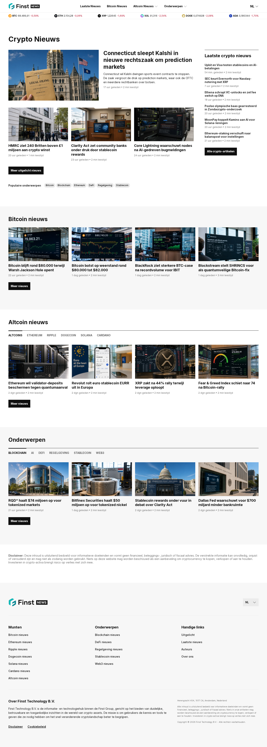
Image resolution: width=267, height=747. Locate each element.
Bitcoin (50, 185)
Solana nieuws (18, 663)
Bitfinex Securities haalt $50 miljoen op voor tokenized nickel (99, 502)
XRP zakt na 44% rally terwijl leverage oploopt (159, 385)
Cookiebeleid (37, 726)
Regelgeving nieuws (109, 649)
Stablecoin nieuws (107, 656)
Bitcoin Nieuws (117, 6)
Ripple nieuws (18, 649)
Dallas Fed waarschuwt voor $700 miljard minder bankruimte (227, 502)
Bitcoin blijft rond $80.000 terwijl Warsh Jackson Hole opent (36, 267)
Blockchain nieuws (107, 634)
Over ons (187, 656)
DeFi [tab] (42, 452)
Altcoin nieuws (18, 678)
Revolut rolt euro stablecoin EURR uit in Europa (100, 385)
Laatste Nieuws (90, 6)
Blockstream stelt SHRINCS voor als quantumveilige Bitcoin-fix (226, 267)
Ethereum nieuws (20, 642)
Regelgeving (105, 185)
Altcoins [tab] (15, 335)
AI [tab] (32, 452)
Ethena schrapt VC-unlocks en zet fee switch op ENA (230, 94)
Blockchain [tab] (17, 452)
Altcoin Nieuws (143, 6)
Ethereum (79, 185)
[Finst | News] (24, 6)
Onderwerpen (173, 6)
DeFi (91, 185)
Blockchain (64, 185)
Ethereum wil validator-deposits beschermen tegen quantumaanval (38, 385)
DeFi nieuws (103, 642)
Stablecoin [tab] (82, 452)
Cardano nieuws (19, 671)
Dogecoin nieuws (20, 656)
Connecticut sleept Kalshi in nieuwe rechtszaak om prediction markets (147, 60)
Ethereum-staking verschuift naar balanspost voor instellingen (228, 135)
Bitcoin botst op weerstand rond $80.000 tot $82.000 (99, 267)
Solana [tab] (86, 335)
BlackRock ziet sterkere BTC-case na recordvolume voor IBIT (164, 267)
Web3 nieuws (104, 663)
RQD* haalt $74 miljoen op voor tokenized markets (34, 502)
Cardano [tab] (104, 335)
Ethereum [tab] (34, 335)
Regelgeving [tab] (59, 452)
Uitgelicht (188, 634)
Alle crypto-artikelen (221, 151)
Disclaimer (15, 726)
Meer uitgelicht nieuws (26, 170)
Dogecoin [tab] (68, 335)
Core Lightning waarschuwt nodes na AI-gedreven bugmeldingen (163, 148)
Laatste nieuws (191, 642)
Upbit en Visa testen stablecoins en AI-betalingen (231, 66)
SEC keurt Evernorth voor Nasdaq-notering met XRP (228, 80)
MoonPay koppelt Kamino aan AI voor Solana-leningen (230, 121)
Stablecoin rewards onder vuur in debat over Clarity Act (163, 502)
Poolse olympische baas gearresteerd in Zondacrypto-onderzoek (231, 107)
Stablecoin (122, 185)
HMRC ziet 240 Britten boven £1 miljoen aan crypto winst (35, 148)
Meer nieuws (19, 286)
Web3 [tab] (100, 452)
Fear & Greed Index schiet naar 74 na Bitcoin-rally (226, 385)
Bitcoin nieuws (18, 634)
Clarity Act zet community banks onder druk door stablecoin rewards (99, 150)
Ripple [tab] (51, 335)
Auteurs (186, 649)
